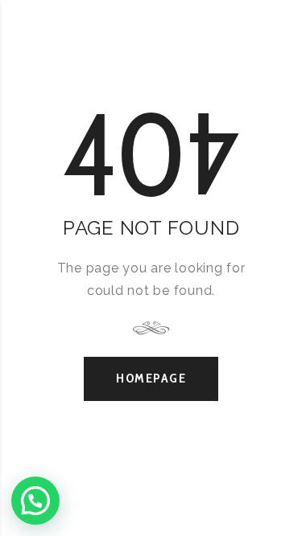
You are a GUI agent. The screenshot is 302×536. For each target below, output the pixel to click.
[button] (35, 501)
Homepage (151, 378)
